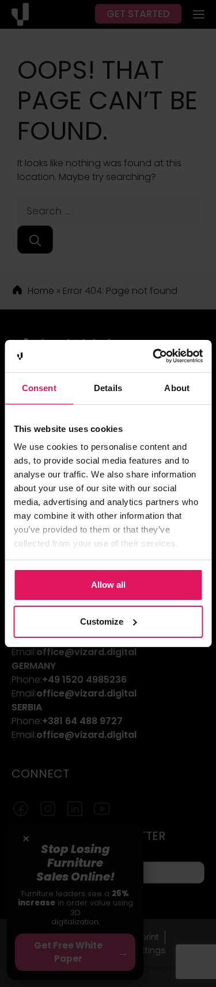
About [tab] (177, 388)
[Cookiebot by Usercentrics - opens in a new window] (154, 356)
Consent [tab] (39, 388)
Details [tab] (108, 388)
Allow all (108, 585)
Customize (101, 621)
